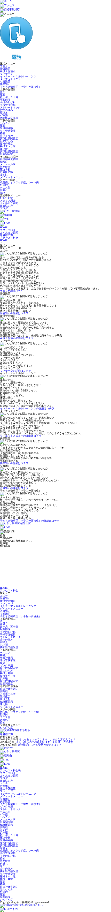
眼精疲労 (5, 166)
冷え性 (4, 174)
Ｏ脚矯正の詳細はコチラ (14, 488)
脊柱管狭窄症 (7, 130)
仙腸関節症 (6, 154)
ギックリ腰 (6, 135)
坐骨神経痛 (6, 128)
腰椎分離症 (6, 143)
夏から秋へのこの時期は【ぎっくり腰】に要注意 (44, 742)
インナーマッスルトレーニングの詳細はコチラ (27, 408)
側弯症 (4, 161)
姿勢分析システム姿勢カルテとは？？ (39, 744)
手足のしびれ (7, 102)
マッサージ (6, 73)
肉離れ (4, 190)
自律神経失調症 (9, 159)
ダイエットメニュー (11, 79)
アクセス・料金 (9, 590)
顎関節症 (5, 99)
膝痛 (2, 133)
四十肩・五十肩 (9, 97)
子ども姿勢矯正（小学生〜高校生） (20, 86)
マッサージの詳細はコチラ (15, 370)
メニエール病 (7, 164)
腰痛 (2, 125)
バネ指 (4, 115)
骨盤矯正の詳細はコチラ (14, 313)
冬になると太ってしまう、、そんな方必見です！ (47, 739)
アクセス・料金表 (10, 770)
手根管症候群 (7, 104)
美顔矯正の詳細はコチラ (14, 463)
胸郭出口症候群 (9, 117)
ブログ (4, 208)
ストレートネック (10, 107)
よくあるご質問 (9, 203)
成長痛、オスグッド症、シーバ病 (19, 182)
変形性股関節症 (9, 138)
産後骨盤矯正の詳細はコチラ (17, 338)
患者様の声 (6, 205)
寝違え (4, 112)
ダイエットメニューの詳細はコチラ (20, 435)
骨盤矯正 (5, 68)
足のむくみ (6, 141)
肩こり (4, 92)
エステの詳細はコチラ (13, 291)
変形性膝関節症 (9, 151)
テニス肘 (5, 187)
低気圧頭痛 (6, 172)
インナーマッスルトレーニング (18, 76)
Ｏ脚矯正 (5, 81)
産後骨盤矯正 (7, 71)
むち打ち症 (6, 198)
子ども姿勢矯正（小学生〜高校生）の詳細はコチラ (29, 520)
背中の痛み (6, 110)
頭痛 (2, 94)
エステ (4, 66)
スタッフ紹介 (7, 200)
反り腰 (4, 148)
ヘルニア (5, 123)
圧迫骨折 (5, 169)
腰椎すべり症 (7, 146)
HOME (3, 240)
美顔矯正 (5, 84)
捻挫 (2, 192)
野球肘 (4, 185)
